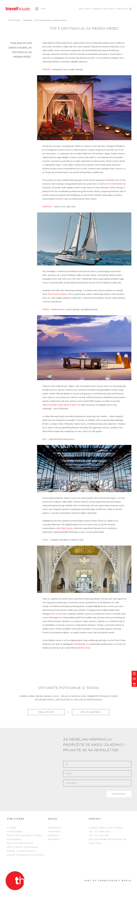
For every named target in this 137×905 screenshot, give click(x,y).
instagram (54, 828)
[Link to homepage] (18, 8)
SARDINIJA (47, 206)
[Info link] (134, 673)
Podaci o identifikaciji (22, 851)
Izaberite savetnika (103, 9)
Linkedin (53, 835)
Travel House (14, 20)
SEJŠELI (45, 309)
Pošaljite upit (46, 712)
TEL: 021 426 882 (99, 835)
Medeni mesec (84, 648)
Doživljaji (27, 20)
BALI (44, 439)
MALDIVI (46, 69)
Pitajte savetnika (91, 712)
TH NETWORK (14, 831)
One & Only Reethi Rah (115, 184)
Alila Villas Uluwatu (64, 528)
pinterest (54, 839)
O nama (11, 828)
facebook (54, 831)
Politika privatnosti (20, 843)
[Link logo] (15, 880)
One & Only (57, 614)
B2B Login (84, 9)
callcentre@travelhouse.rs (108, 839)
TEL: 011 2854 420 (99, 831)
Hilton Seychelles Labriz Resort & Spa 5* (60, 405)
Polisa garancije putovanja (25, 855)
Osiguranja (14, 839)
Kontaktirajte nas (81, 644)
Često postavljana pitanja (25, 835)
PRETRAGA (122, 9)
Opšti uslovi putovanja (22, 847)
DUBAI (45, 540)
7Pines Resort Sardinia (57, 294)
